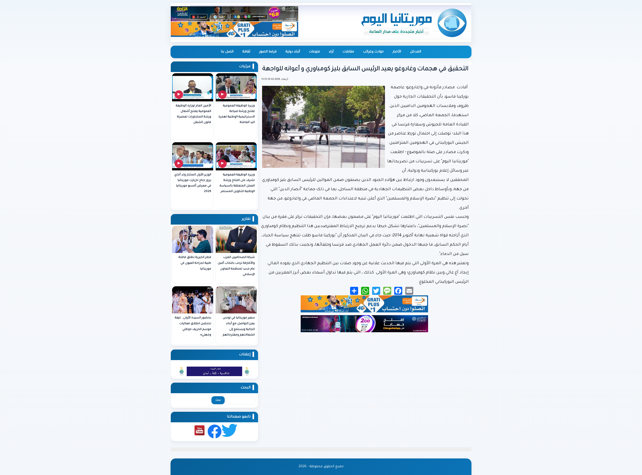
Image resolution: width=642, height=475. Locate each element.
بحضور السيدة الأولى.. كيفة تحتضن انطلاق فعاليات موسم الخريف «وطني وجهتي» (193, 326)
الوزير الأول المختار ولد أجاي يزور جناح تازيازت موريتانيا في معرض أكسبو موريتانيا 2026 (192, 183)
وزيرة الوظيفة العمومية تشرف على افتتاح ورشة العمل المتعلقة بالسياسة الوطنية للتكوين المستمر (237, 183)
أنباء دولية (293, 52)
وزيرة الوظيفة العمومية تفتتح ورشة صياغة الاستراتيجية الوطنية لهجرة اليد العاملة (236, 114)
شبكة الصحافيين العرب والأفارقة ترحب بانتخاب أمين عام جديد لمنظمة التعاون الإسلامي (236, 266)
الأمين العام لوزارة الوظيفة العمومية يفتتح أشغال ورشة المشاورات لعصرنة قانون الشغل (193, 114)
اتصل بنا (227, 52)
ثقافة (246, 52)
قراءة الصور (268, 52)
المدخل (415, 52)
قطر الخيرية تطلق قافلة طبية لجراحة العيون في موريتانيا (195, 263)
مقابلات (348, 52)
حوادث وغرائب (373, 52)
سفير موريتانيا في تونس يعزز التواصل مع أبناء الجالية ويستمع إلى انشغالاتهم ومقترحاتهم (239, 326)
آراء (331, 52)
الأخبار (397, 52)
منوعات (314, 52)
